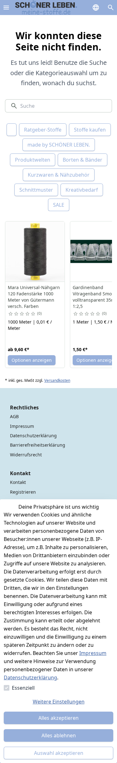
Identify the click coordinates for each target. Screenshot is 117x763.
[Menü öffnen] (6, 7)
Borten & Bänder (82, 159)
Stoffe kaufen (90, 129)
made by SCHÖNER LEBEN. (58, 144)
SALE (58, 204)
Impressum (92, 653)
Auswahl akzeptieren (58, 753)
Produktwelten (32, 159)
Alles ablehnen (58, 735)
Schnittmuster (36, 189)
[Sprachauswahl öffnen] (96, 7)
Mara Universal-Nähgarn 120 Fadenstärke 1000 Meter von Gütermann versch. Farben (34, 296)
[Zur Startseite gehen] (46, 7)
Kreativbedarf (82, 189)
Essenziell (23, 687)
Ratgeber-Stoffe (42, 129)
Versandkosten (57, 380)
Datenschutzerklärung (30, 677)
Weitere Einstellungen (59, 701)
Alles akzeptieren (58, 717)
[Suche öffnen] (111, 7)
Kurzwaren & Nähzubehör (59, 174)
